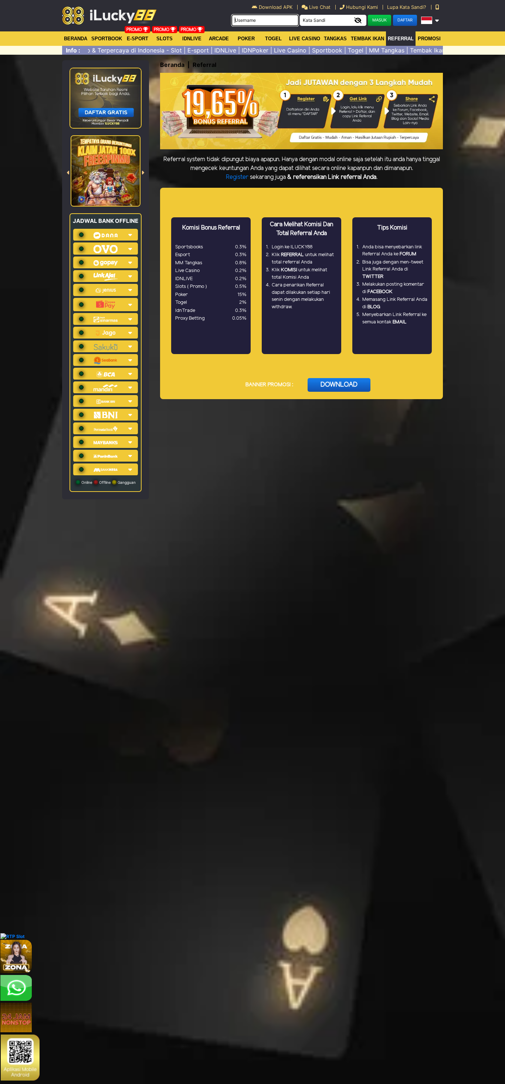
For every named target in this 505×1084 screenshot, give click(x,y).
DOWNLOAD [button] (339, 385)
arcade (219, 38)
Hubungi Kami (362, 7)
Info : (73, 50)
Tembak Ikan (367, 38)
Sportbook (106, 38)
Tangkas (335, 38)
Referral (401, 38)
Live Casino (304, 38)
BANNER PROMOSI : (269, 385)
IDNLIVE (191, 38)
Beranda (75, 38)
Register (237, 177)
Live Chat (319, 7)
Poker (246, 38)
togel (273, 38)
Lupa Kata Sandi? (407, 7)
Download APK (275, 7)
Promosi (429, 38)
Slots (164, 38)
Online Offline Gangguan (108, 482)
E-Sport (137, 38)
